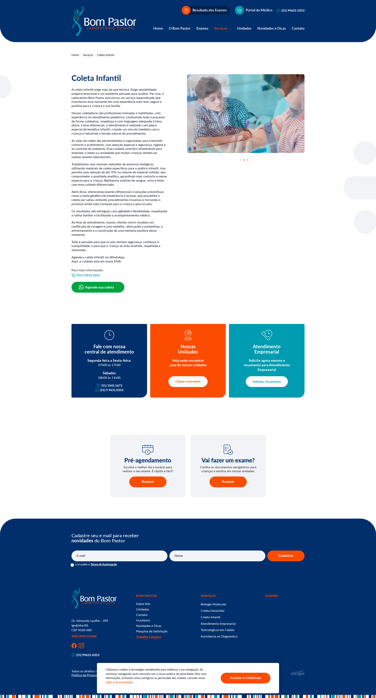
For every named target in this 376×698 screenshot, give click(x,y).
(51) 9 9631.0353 (88, 275)
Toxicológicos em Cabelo (217, 630)
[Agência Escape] (298, 673)
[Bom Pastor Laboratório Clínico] (103, 21)
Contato (298, 28)
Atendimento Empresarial (218, 623)
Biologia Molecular (213, 604)
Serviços (221, 28)
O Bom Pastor (180, 28)
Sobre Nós (143, 604)
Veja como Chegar (84, 635)
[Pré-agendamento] (148, 450)
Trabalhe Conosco (148, 636)
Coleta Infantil (210, 617)
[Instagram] (81, 645)
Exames (202, 28)
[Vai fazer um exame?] (228, 450)
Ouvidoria (143, 620)
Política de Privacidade (87, 675)
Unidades (244, 28)
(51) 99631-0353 (293, 10)
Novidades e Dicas (271, 28)
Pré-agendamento (147, 461)
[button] (240, 160)
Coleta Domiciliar (213, 610)
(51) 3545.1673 (111, 385)
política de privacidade (119, 682)
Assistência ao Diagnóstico (219, 636)
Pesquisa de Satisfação (151, 631)
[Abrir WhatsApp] (366, 688)
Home (158, 28)
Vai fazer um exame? (228, 461)
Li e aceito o (96, 564)
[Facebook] (74, 645)
